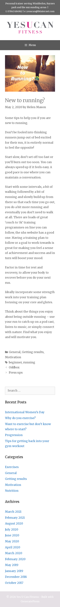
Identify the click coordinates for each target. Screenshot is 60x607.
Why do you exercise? (20, 418)
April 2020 (12, 547)
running (29, 362)
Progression (14, 435)
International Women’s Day (24, 412)
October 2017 (14, 583)
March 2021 (13, 512)
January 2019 (14, 571)
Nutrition (11, 491)
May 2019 (11, 565)
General (14, 352)
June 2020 (12, 535)
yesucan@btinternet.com (40, 11)
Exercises (12, 467)
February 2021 (15, 518)
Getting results (33, 352)
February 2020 (15, 559)
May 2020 (12, 541)
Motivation (13, 357)
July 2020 (11, 529)
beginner (15, 362)
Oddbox (14, 367)
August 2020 (14, 523)
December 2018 (16, 577)
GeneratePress (30, 601)
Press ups (16, 372)
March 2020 (13, 553)
